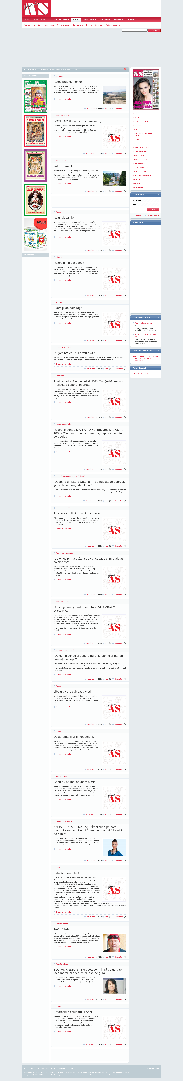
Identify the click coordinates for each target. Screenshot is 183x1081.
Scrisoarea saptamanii (65, 650)
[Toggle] (158, 194)
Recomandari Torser (141, 373)
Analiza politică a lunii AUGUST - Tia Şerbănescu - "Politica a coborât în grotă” (88, 383)
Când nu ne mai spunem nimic (74, 781)
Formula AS (32, 69)
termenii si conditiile (86, 1075)
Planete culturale (62, 924)
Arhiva (76, 20)
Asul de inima (29, 25)
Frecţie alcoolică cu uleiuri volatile (77, 513)
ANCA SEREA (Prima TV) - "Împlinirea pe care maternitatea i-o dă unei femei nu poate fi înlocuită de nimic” (88, 830)
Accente (59, 302)
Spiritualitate (78, 25)
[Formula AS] (36, 8)
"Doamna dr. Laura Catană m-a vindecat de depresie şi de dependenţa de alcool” (90, 483)
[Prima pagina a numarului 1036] (146, 89)
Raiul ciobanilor (64, 217)
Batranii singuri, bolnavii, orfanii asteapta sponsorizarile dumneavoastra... (146, 358)
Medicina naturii (63, 25)
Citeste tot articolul (63, 99)
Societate (59, 76)
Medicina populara (113, 25)
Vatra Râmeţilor (64, 166)
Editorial (59, 257)
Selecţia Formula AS (67, 873)
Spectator (60, 376)
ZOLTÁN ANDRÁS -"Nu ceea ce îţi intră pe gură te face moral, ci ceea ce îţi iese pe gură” (88, 971)
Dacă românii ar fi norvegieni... (75, 736)
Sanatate (99, 25)
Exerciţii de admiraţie (68, 307)
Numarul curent (61, 20)
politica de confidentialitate (107, 1075)
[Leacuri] (35, 132)
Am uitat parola (152, 216)
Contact (132, 20)
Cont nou (138, 216)
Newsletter (119, 20)
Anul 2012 (55, 69)
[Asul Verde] (35, 97)
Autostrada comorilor (68, 81)
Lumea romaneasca (46, 25)
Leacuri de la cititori (64, 508)
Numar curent (29, 1068)
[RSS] (125, 69)
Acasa (58, 212)
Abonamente (89, 20)
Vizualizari (94, 108)
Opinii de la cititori (63, 347)
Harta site (150, 1068)
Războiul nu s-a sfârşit (69, 262)
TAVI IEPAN (61, 929)
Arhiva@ (44, 69)
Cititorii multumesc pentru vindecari (70, 476)
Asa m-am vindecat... (64, 553)
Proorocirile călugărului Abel (73, 1011)
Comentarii (120, 108)
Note (108, 108)
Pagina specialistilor (64, 424)
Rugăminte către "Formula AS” (74, 353)
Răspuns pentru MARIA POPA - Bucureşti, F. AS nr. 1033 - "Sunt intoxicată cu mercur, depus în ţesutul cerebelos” (88, 433)
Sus (157, 1068)
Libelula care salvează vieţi (72, 691)
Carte (58, 867)
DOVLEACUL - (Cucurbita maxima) (77, 121)
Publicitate (105, 20)
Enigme (89, 25)
